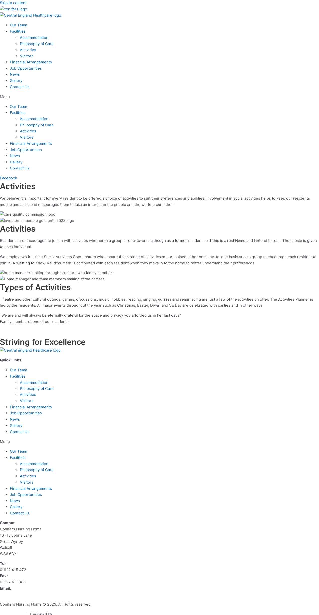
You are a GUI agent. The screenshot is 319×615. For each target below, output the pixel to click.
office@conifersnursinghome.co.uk (31, 594)
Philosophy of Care (37, 43)
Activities (28, 49)
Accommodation (34, 37)
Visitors (26, 56)
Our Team (18, 25)
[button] (159, 97)
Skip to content (13, 2)
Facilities (18, 31)
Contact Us (19, 86)
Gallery (16, 80)
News (15, 74)
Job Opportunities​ (26, 68)
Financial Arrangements (31, 62)
